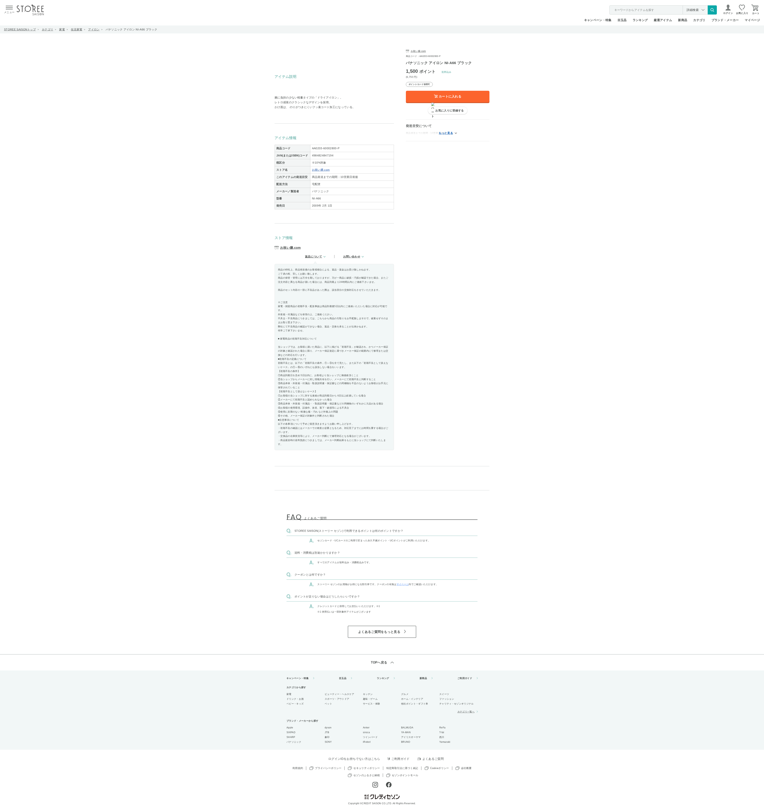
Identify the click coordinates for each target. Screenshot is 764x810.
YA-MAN (406, 732)
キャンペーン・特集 (598, 20)
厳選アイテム (663, 20)
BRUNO (405, 742)
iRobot (366, 742)
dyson (328, 727)
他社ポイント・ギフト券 (414, 703)
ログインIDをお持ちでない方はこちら (354, 758)
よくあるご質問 (433, 758)
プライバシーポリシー (328, 768)
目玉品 (622, 20)
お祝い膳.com (321, 169)
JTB (327, 732)
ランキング (640, 20)
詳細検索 (693, 10)
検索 (712, 10)
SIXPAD (290, 732)
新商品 (682, 20)
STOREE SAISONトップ (20, 29)
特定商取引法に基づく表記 (402, 768)
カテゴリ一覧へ (466, 711)
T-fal (441, 732)
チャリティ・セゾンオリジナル (456, 703)
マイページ (752, 20)
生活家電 (76, 29)
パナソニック (293, 742)
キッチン (368, 694)
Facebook (389, 785)
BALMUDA (407, 727)
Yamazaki (444, 742)
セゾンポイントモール (405, 775)
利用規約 (297, 768)
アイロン (93, 29)
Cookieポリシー (439, 768)
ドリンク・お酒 (295, 699)
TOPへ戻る (379, 662)
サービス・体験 (371, 703)
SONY (328, 742)
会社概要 (466, 768)
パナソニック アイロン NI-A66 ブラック (131, 29)
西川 (441, 737)
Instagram (375, 785)
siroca (366, 732)
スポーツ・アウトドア (337, 699)
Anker (366, 727)
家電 (62, 29)
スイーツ (444, 694)
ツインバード (370, 737)
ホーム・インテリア (412, 699)
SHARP (290, 737)
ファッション (446, 699)
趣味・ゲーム (370, 699)
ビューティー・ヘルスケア (339, 694)
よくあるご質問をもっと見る (379, 631)
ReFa (442, 727)
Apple (289, 727)
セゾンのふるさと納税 (366, 775)
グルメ (404, 694)
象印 (327, 737)
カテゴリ (47, 29)
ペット (328, 703)
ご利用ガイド (464, 678)
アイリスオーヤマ (411, 737)
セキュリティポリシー (366, 768)
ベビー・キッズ (295, 703)
